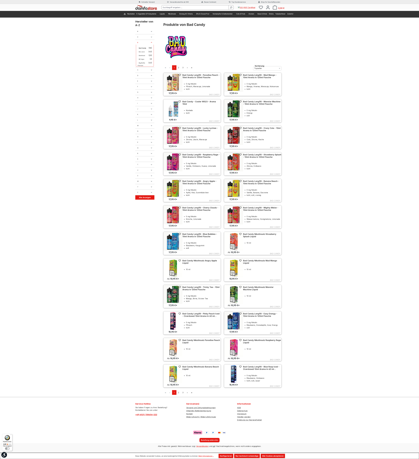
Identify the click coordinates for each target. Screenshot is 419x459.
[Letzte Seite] (192, 67)
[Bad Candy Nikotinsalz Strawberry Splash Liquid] (233, 241)
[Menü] (11, 435)
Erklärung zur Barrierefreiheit (249, 420)
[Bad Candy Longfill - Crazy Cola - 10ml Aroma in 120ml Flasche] (233, 135)
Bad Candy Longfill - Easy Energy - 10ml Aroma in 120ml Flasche (260, 315)
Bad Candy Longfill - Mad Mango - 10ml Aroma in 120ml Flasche (259, 76)
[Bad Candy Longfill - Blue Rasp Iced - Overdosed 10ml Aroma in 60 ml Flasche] (233, 373)
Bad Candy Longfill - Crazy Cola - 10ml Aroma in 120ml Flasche (262, 129)
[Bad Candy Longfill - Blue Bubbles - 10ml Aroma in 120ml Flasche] (172, 241)
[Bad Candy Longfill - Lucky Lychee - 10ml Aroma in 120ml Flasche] (172, 135)
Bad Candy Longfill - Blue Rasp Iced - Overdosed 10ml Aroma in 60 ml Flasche (261, 368)
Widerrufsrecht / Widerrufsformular (201, 417)
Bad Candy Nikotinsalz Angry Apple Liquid (199, 261)
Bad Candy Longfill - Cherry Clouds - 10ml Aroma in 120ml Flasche (200, 209)
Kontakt (189, 414)
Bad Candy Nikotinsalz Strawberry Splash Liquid (259, 235)
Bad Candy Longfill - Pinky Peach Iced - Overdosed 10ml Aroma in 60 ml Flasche (201, 315)
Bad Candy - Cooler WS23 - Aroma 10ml (199, 102)
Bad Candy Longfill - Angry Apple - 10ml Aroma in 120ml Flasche (199, 182)
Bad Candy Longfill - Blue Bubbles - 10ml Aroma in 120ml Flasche (199, 235)
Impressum (241, 414)
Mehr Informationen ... (206, 456)
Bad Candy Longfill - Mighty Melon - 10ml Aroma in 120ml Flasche (260, 209)
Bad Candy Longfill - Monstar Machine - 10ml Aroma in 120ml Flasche (261, 102)
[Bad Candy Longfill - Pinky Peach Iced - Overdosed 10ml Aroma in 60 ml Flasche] (172, 320)
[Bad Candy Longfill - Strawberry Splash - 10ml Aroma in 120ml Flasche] (233, 161)
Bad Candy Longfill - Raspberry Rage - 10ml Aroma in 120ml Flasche (201, 155)
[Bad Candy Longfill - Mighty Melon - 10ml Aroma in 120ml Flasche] (233, 214)
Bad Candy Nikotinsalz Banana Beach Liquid (200, 368)
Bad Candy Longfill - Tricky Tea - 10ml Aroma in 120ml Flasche (201, 288)
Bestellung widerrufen (209, 440)
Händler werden (244, 417)
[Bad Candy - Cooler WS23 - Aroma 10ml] (172, 108)
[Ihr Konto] (267, 7)
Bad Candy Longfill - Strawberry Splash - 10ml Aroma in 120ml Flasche (262, 155)
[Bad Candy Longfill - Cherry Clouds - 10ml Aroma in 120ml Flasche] (172, 214)
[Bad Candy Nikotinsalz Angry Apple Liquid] (172, 267)
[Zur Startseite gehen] (146, 7)
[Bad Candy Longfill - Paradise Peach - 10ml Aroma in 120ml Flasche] (172, 82)
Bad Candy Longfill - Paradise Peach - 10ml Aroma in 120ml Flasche (200, 76)
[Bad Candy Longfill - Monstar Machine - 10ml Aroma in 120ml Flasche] (233, 108)
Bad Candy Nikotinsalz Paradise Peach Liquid (201, 341)
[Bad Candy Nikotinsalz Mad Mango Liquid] (233, 267)
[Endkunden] (125, 14)
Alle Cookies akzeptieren (273, 456)
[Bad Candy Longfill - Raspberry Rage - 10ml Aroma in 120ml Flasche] (172, 161)
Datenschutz (242, 411)
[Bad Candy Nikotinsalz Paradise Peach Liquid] (172, 347)
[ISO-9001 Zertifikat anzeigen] (246, 7)
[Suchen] (231, 7)
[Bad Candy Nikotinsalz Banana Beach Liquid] (172, 373)
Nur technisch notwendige (247, 456)
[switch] (7, 448)
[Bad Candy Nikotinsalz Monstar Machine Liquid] (233, 294)
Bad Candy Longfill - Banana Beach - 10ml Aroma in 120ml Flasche (261, 182)
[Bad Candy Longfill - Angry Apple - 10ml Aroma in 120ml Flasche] (172, 188)
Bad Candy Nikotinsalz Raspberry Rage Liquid (262, 341)
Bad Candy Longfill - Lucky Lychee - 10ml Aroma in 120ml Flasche (200, 129)
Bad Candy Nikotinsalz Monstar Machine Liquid (258, 288)
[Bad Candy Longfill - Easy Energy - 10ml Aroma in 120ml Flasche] (233, 320)
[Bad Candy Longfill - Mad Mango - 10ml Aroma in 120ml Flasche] (233, 82)
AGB (239, 408)
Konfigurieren (226, 456)
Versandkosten (202, 446)
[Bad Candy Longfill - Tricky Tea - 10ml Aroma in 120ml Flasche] (172, 294)
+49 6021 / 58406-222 (146, 414)
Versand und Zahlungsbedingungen (201, 408)
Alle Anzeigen (145, 197)
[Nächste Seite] (187, 67)
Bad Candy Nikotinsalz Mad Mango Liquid (260, 261)
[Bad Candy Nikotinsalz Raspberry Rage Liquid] (233, 347)
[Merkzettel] (260, 7)
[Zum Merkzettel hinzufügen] (180, 75)
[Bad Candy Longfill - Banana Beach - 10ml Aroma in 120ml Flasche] (233, 188)
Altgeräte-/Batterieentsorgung (198, 411)
